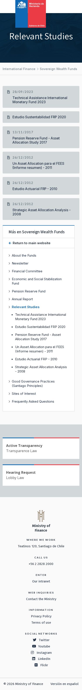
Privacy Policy (41, 616)
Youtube (44, 646)
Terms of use (41, 623)
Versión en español (65, 684)
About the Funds (24, 255)
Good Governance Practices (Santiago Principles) (33, 383)
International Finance (19, 69)
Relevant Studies (26, 307)
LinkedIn (44, 659)
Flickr (44, 665)
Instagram (44, 653)
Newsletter (20, 263)
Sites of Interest (24, 393)
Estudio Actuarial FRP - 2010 (36, 359)
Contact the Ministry (41, 599)
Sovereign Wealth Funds (58, 69)
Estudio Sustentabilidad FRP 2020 (40, 327)
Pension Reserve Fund (28, 291)
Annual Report (22, 299)
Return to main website (31, 243)
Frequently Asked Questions (33, 401)
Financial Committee (27, 271)
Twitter (44, 640)
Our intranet (41, 581)
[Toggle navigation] (60, 6)
